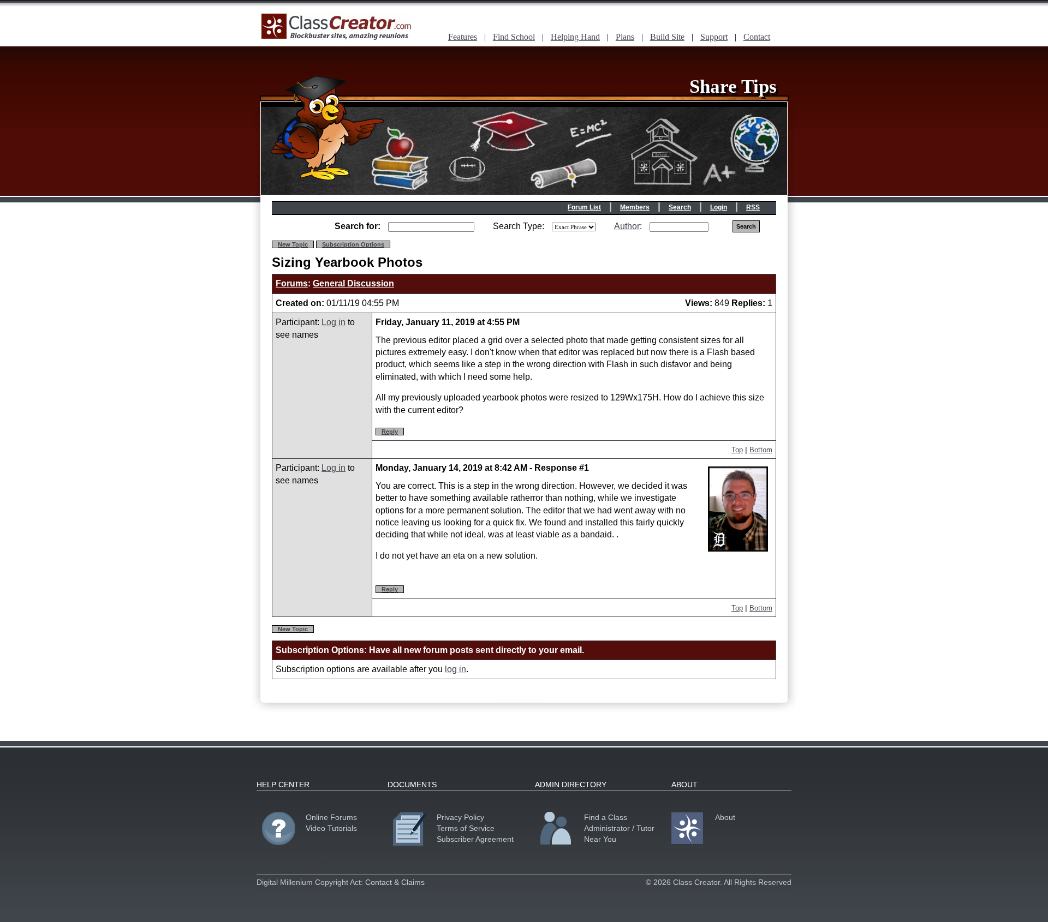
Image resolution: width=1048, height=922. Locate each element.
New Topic (293, 244)
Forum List (584, 207)
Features (462, 36)
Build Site (667, 36)
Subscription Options (353, 244)
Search (680, 207)
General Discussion (353, 283)
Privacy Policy (460, 817)
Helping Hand (575, 36)
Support (714, 36)
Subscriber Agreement (475, 839)
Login (718, 207)
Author (627, 226)
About (725, 817)
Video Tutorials (331, 828)
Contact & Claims (395, 882)
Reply (390, 431)
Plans (625, 36)
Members (635, 207)
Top (737, 450)
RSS (753, 207)
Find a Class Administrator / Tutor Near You (619, 828)
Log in (333, 322)
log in (455, 669)
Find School (514, 36)
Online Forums (331, 817)
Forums (292, 283)
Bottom (760, 450)
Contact (756, 36)
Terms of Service (466, 828)
